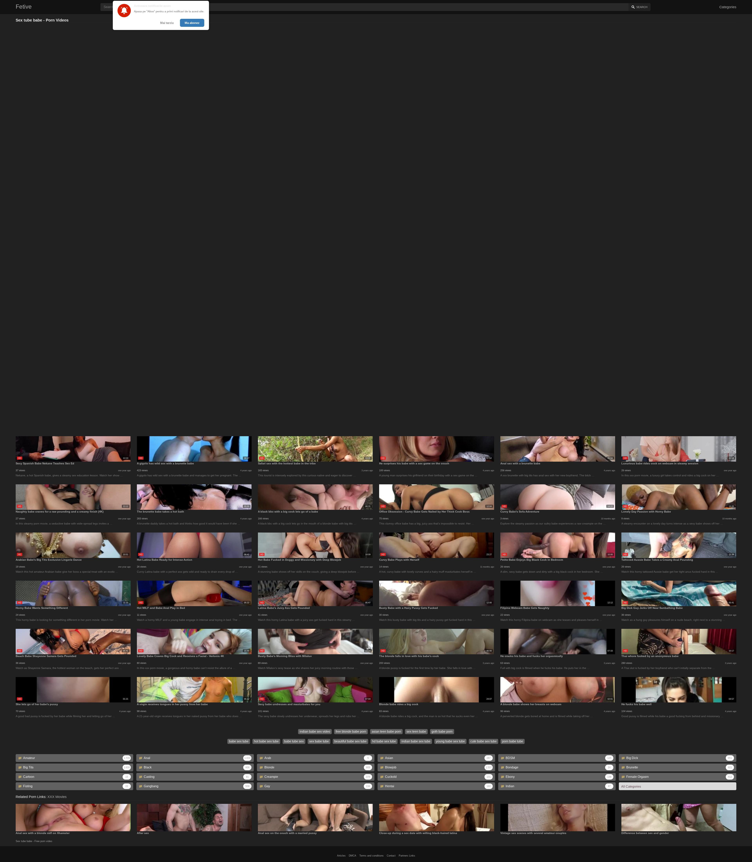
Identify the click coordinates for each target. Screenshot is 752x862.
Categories (727, 7)
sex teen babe (416, 731)
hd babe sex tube (384, 741)
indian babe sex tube (415, 741)
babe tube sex (294, 741)
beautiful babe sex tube (350, 741)
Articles (341, 855)
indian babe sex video (315, 731)
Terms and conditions (371, 855)
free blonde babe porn (351, 731)
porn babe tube (512, 741)
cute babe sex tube (483, 741)
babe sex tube (239, 741)
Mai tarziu (167, 22)
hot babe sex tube (266, 741)
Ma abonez (192, 22)
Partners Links (407, 855)
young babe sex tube (450, 741)
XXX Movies (57, 797)
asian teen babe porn (386, 731)
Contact (391, 855)
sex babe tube (319, 741)
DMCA (352, 855)
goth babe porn (442, 731)
